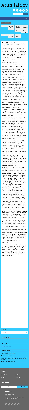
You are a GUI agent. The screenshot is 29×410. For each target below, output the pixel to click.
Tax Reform (17, 35)
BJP (3, 26)
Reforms (4, 35)
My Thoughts (4, 374)
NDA (17, 30)
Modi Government (25, 27)
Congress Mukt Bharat (11, 28)
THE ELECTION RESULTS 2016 (8, 353)
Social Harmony (11, 35)
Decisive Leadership (18, 27)
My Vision (3, 376)
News (17, 376)
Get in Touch (18, 377)
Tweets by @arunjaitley (6, 346)
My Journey (3, 377)
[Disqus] (14, 274)
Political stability (24, 31)
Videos (17, 374)
